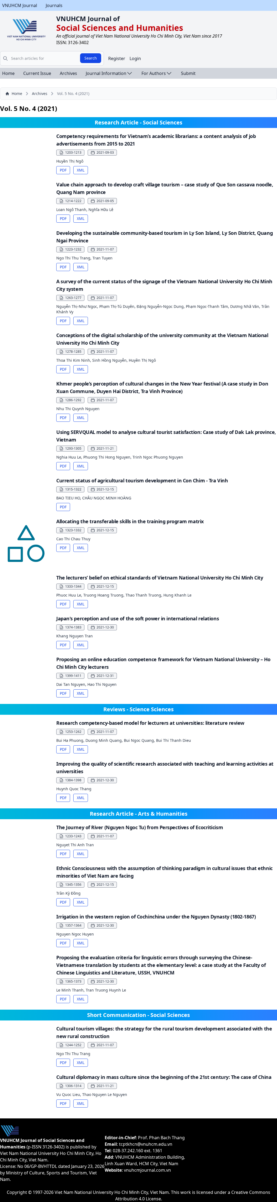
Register (116, 58)
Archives (68, 73)
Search (90, 58)
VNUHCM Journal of (88, 18)
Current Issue (37, 73)
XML (80, 170)
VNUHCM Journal (19, 5)
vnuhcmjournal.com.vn (147, 1170)
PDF (63, 170)
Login (135, 58)
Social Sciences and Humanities (119, 27)
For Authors (153, 73)
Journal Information (106, 73)
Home (8, 73)
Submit (188, 73)
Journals (54, 5)
